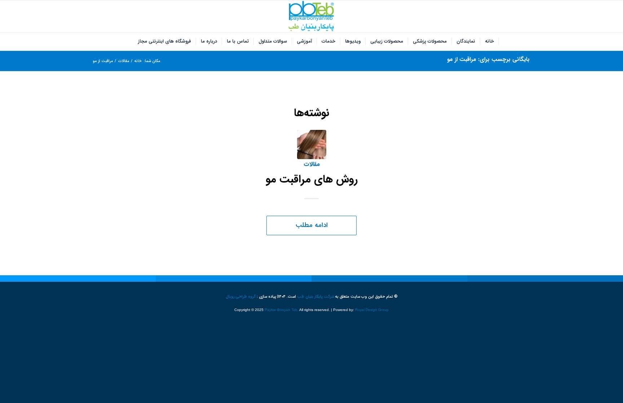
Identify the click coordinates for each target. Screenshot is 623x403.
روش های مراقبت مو (312, 179)
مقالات (312, 164)
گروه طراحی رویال (241, 297)
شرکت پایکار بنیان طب (315, 297)
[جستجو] (128, 41)
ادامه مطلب (312, 225)
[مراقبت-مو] (311, 144)
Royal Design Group (372, 310)
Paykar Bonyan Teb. (282, 310)
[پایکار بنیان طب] (311, 16)
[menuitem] (489, 41)
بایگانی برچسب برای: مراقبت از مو (488, 59)
